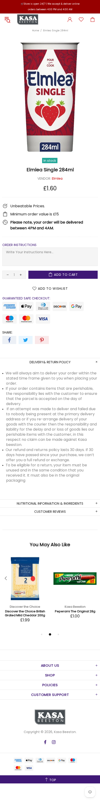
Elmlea (57, 178)
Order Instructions (19, 245)
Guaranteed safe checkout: (26, 298)
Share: (7, 332)
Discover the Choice (25, 607)
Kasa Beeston (27, 19)
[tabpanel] (25, 594)
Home (35, 30)
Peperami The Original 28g (75, 611)
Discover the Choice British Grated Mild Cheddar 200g (25, 613)
